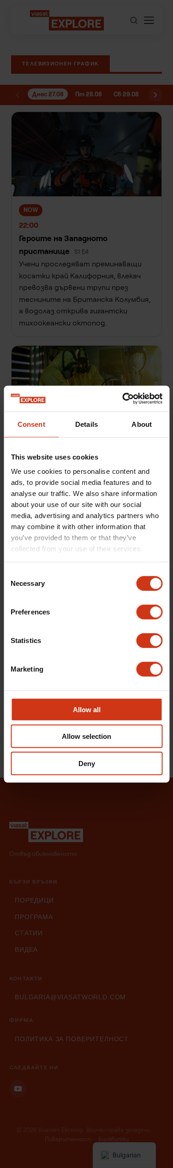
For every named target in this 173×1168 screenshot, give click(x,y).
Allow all (87, 709)
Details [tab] (86, 424)
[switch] (149, 611)
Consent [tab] (31, 424)
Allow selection (86, 736)
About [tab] (141, 424)
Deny (86, 763)
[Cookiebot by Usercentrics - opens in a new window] (123, 399)
